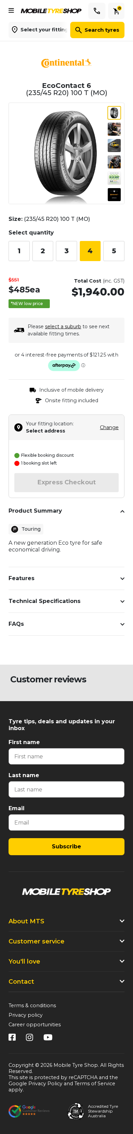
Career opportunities (35, 1025)
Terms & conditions (32, 1005)
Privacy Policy (45, 1083)
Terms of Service (94, 1083)
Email (17, 808)
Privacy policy (26, 1015)
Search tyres (102, 30)
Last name (24, 775)
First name (24, 742)
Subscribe (66, 846)
